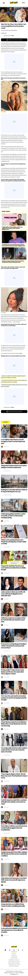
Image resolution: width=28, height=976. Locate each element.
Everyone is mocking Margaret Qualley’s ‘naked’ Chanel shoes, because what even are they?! (13, 646)
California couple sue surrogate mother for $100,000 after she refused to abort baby (13, 620)
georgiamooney (7, 35)
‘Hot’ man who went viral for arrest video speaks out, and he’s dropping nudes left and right (13, 698)
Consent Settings (14, 964)
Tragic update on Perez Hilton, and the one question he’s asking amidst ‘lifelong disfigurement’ (12, 228)
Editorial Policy (14, 960)
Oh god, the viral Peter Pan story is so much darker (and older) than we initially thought (13, 568)
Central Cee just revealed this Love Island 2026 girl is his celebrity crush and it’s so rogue (14, 802)
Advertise (14, 958)
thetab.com (11, 971)
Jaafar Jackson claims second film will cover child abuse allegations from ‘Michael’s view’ (13, 594)
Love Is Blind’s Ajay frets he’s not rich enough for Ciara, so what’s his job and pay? (13, 441)
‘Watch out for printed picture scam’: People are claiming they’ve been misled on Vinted (13, 542)
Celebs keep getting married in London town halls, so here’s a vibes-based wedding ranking (13, 516)
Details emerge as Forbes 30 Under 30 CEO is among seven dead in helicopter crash (13, 261)
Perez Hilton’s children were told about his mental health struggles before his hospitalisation (14, 828)
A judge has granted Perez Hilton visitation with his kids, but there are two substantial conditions (14, 854)
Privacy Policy (14, 966)
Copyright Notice (14, 962)
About (14, 954)
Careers (14, 956)
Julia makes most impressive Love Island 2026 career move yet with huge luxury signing (14, 880)
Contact (14, 952)
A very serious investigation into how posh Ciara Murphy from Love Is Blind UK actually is (14, 930)
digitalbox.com (15, 974)
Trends (12, 35)
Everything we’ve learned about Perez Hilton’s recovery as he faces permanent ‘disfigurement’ (13, 245)
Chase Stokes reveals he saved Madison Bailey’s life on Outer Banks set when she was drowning (14, 724)
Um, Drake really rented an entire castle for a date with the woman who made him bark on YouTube (14, 750)
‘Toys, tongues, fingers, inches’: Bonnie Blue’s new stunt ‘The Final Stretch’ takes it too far (14, 776)
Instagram (4, 111)
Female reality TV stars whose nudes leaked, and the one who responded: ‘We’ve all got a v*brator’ (12, 672)
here (21, 353)
